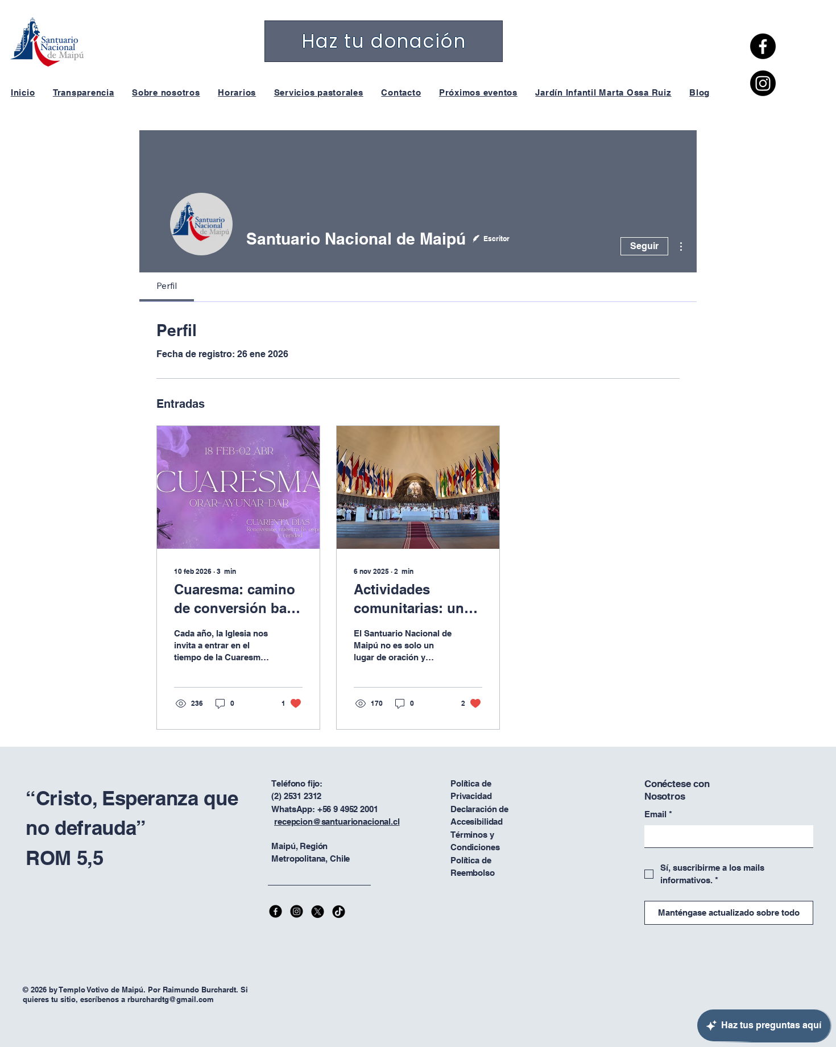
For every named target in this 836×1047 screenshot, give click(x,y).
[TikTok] (338, 911)
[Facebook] (763, 46)
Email (658, 814)
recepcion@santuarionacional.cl (337, 821)
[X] (317, 911)
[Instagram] (763, 83)
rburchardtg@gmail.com (170, 999)
